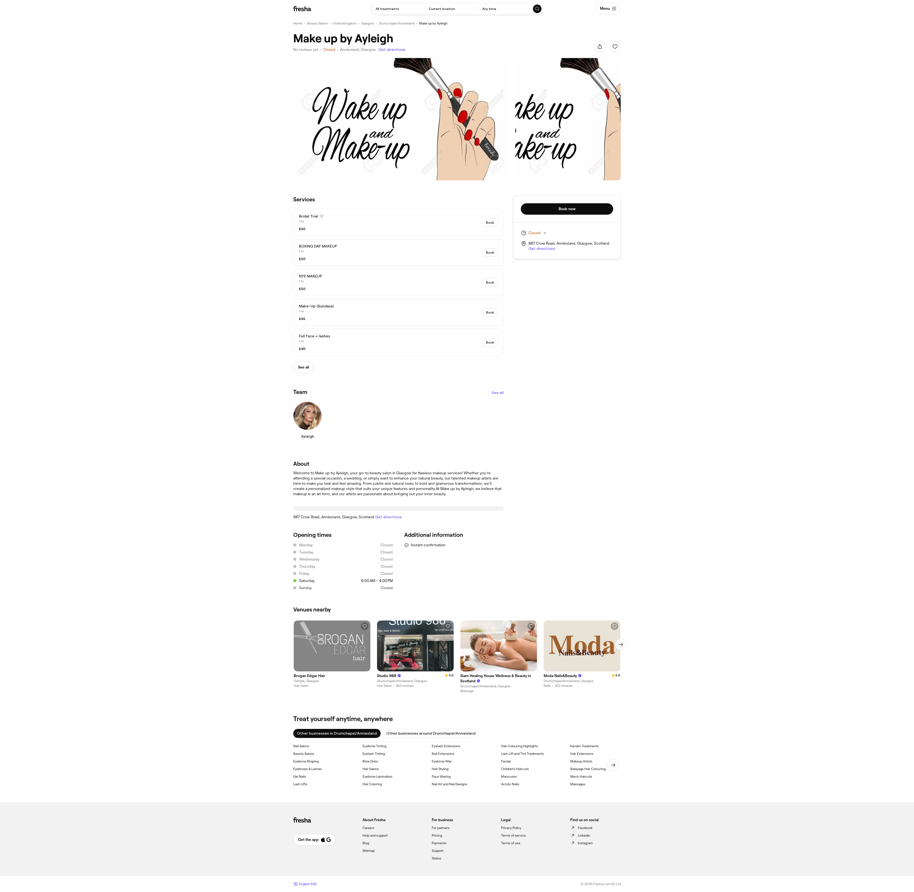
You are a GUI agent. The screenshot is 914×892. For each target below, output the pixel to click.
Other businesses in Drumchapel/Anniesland (337, 733)
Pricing (437, 835)
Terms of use (510, 843)
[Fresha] (302, 8)
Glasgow (367, 23)
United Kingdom (345, 23)
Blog (366, 843)
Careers (368, 828)
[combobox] (398, 8)
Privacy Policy (511, 828)
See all (498, 393)
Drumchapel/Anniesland (396, 23)
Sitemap (369, 851)
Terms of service (513, 835)
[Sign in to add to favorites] (615, 46)
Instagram (585, 843)
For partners (441, 828)
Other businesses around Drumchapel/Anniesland (431, 733)
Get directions (392, 50)
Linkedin (584, 835)
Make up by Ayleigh (433, 23)
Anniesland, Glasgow (358, 50)
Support (437, 851)
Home (297, 23)
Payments (439, 843)
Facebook (585, 828)
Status (436, 858)
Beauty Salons (317, 23)
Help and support (375, 835)
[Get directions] (398, 508)
